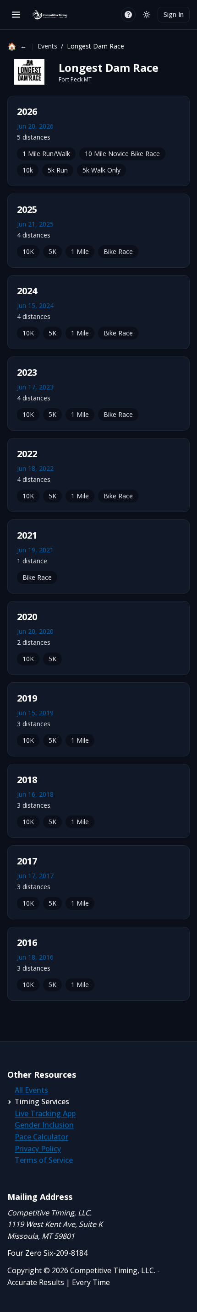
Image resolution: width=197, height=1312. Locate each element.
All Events (31, 1090)
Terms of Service (44, 1160)
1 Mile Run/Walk (46, 153)
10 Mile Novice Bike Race (122, 153)
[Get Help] (128, 14)
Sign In (174, 14)
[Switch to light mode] (146, 14)
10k (27, 170)
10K (28, 251)
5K (52, 251)
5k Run (58, 170)
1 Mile (80, 251)
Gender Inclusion (44, 1125)
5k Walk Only (101, 170)
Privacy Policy (38, 1149)
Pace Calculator (41, 1137)
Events (47, 46)
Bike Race (118, 251)
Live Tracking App (45, 1113)
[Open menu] (16, 14)
